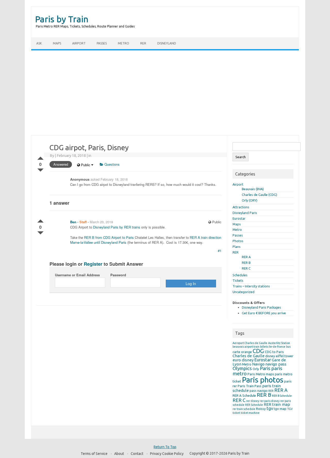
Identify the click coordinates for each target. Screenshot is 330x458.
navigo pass (275, 364)
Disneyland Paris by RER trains (116, 227)
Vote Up (40, 157)
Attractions (241, 207)
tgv (270, 408)
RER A (246, 257)
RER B (246, 262)
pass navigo (259, 390)
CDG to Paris (274, 352)
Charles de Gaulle (249, 356)
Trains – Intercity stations (251, 286)
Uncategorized (243, 292)
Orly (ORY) (249, 200)
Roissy (261, 408)
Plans (237, 246)
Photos (238, 241)
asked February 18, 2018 (109, 179)
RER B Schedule (282, 395)
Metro (123, 43)
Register (93, 264)
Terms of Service (94, 454)
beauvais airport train (246, 346)
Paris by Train (61, 19)
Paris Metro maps (261, 374)
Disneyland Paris (245, 213)
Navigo (258, 364)
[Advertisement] (165, 93)
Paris (265, 368)
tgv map (280, 408)
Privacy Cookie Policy (167, 454)
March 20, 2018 (101, 221)
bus (288, 346)
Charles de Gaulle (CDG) (259, 194)
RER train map (277, 404)
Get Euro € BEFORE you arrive (264, 313)
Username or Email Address (77, 274)
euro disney (243, 360)
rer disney (252, 400)
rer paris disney (269, 400)
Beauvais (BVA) (253, 189)
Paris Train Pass (249, 386)
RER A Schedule (244, 395)
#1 (219, 250)
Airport (79, 43)
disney (270, 356)
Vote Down (40, 169)
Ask (39, 43)
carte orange (242, 352)
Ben (73, 221)
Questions (111, 164)
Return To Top (165, 447)
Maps (57, 43)
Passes (102, 43)
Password (118, 274)
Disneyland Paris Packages (261, 307)
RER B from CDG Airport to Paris (109, 237)
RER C (246, 268)
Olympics (242, 368)
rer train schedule (244, 408)
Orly (256, 369)
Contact (137, 454)
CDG (258, 351)
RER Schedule (254, 404)
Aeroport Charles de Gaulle (250, 343)
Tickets (238, 280)
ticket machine (250, 412)
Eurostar (239, 218)
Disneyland (166, 43)
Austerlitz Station (279, 343)
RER (143, 43)
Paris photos (262, 380)
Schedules (240, 275)
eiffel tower (284, 356)
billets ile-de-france (272, 346)
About (119, 454)
